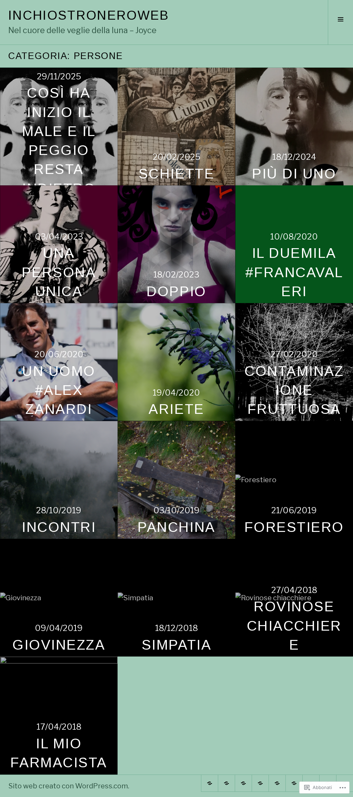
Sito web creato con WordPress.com (68, 785)
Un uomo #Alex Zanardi (58, 390)
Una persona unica (59, 272)
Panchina (176, 527)
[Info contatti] (260, 783)
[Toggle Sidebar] (340, 22)
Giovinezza (58, 645)
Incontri (59, 527)
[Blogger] (226, 783)
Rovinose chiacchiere (294, 626)
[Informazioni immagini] (209, 783)
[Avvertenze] (243, 783)
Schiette (176, 174)
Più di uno (294, 174)
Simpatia (176, 645)
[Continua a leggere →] (176, 126)
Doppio (176, 291)
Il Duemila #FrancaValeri (294, 272)
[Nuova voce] (277, 783)
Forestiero (294, 527)
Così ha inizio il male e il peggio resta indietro (59, 140)
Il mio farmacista (58, 753)
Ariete (176, 409)
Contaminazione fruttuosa (294, 390)
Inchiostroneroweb (88, 15)
